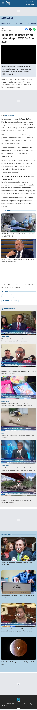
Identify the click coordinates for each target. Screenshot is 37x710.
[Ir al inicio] (8, 3)
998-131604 (31, 4)
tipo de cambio (19, 23)
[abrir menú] (2, 3)
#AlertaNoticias (31, 2)
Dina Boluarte (6, 23)
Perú (2, 433)
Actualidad (8, 28)
